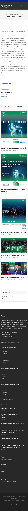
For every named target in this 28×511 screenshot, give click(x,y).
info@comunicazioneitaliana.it (15, 507)
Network (4, 376)
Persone (4, 394)
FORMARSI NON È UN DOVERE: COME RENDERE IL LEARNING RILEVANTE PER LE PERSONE (12, 446)
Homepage (5, 351)
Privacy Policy (7, 500)
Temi (3, 378)
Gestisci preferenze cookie (17, 500)
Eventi (3, 355)
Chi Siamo (4, 353)
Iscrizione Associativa (7, 399)
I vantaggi (4, 392)
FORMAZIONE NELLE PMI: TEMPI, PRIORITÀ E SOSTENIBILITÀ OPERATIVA (12, 439)
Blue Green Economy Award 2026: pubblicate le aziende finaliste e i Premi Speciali (11, 416)
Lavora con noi (5, 360)
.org (26, 1)
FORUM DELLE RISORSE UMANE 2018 (13, 148)
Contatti (4, 362)
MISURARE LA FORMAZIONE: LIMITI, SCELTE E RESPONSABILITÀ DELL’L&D (12, 431)
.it (17, 1)
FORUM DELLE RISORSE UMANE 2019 (13, 232)
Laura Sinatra (6, 93)
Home (7, 14)
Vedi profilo (4, 96)
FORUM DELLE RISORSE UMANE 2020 (13, 256)
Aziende (12, 14)
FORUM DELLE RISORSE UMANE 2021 (13, 278)
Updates (4, 358)
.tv (23, 1)
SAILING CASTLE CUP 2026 (8, 408)
